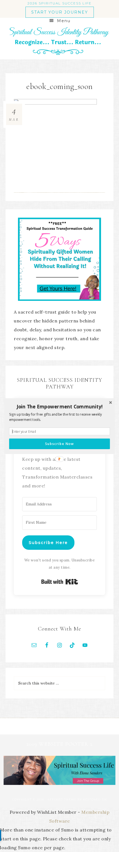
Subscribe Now (59, 443)
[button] (59, 406)
